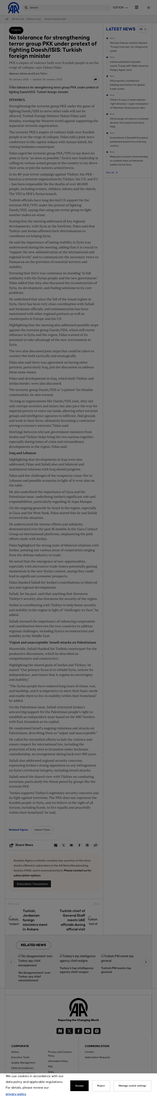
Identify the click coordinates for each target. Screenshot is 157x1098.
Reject (101, 1085)
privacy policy (16, 1094)
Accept (79, 1085)
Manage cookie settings (132, 1085)
